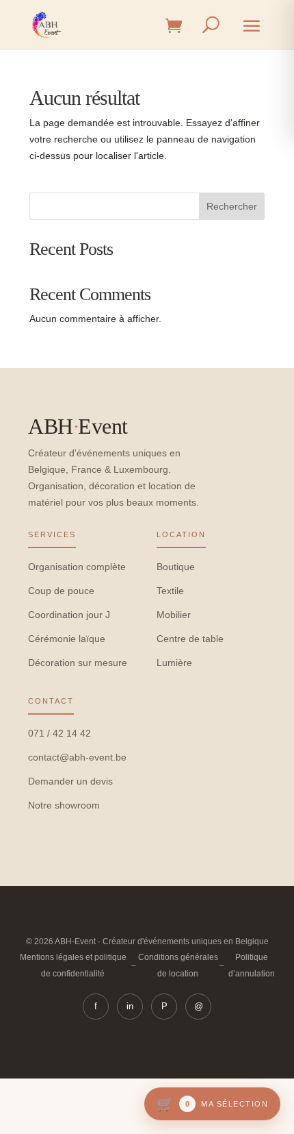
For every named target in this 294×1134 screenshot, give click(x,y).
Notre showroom (64, 805)
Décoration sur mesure (77, 662)
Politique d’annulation (251, 965)
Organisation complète (77, 566)
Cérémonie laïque (66, 638)
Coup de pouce (61, 590)
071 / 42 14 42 (59, 733)
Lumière (174, 662)
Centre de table (190, 638)
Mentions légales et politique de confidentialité (73, 965)
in (129, 1006)
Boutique (176, 566)
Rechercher (231, 206)
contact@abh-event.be (77, 757)
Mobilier (174, 614)
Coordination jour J (69, 614)
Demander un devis (70, 781)
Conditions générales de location (178, 965)
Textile (170, 590)
